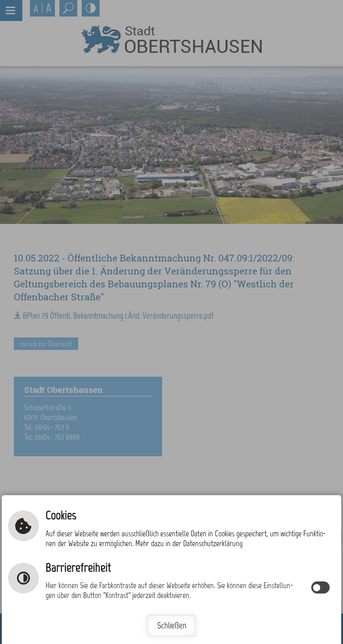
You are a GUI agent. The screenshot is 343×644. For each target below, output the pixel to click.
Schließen (171, 625)
